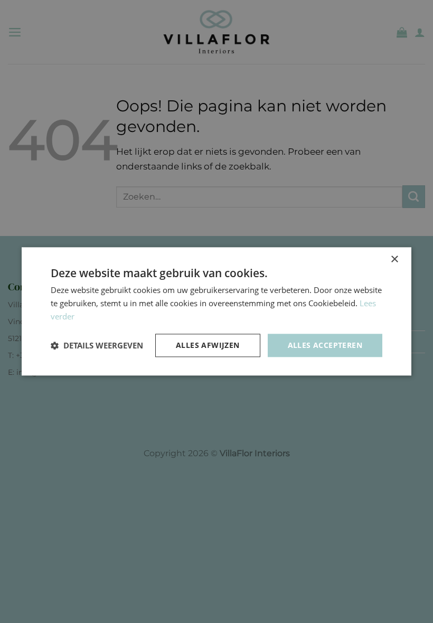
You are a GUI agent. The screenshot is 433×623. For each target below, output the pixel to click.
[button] (97, 345)
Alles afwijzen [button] (208, 345)
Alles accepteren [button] (325, 345)
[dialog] (216, 311)
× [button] (394, 259)
